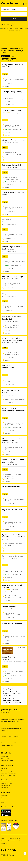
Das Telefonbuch (5, 785)
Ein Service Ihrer (7, 854)
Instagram (4, 795)
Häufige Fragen (5, 758)
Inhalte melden (5, 843)
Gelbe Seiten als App (6, 771)
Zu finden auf (5, 792)
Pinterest (3, 800)
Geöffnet (13, 59)
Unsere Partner (6, 780)
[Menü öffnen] (26, 3)
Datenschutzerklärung (15, 838)
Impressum (4, 838)
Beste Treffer (5, 56)
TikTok (3, 802)
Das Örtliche (4, 787)
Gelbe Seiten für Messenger (8, 773)
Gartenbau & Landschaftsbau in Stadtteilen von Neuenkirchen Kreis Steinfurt (12, 720)
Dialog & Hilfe (6, 753)
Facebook (3, 798)
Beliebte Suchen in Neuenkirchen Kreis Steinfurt (11, 729)
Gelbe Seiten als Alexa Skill (8, 775)
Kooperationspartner (7, 783)
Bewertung (14, 56)
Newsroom (4, 768)
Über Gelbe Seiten (7, 765)
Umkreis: (5, 24)
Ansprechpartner (5, 756)
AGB (19, 841)
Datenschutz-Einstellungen (8, 841)
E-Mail (5, 74)
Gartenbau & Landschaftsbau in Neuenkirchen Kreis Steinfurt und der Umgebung (11, 710)
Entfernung (5, 59)
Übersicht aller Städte (7, 760)
